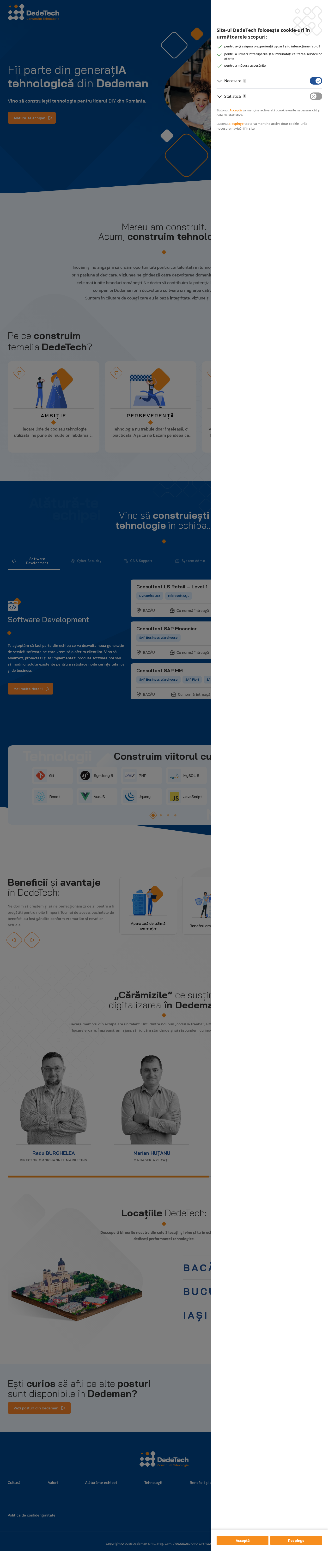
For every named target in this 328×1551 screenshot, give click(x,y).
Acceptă (243, 1540)
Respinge (296, 1540)
